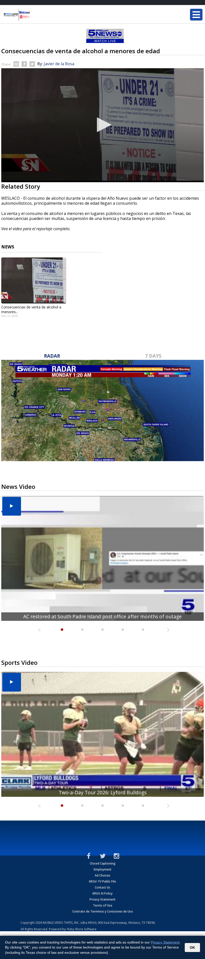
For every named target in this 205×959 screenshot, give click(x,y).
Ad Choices (102, 875)
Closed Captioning (103, 863)
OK (192, 948)
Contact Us (102, 887)
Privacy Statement (103, 899)
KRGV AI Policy (102, 893)
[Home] (33, 15)
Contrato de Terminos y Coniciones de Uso (102, 911)
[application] (102, 125)
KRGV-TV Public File (102, 881)
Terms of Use (102, 905)
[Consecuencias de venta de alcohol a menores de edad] (33, 280)
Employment (103, 869)
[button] (103, 125)
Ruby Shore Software (81, 929)
